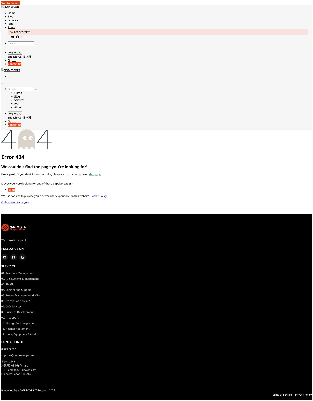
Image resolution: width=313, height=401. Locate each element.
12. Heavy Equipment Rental (18, 334)
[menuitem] (11, 13)
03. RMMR (7, 284)
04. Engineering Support (16, 290)
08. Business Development (17, 312)
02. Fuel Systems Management (20, 279)
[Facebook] (17, 37)
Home (11, 190)
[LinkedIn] (12, 37)
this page (95, 174)
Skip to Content (10, 3)
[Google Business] (23, 37)
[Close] (2, 83)
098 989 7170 (22, 32)
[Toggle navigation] (9, 77)
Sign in (12, 60)
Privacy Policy (303, 394)
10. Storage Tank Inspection (18, 323)
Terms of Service (281, 394)
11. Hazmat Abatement (15, 328)
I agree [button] (25, 202)
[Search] (36, 44)
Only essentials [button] (10, 202)
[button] (11, 47)
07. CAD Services (11, 306)
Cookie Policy (98, 196)
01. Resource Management (17, 273)
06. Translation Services (15, 301)
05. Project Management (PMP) (20, 295)
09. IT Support (10, 317)
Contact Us (14, 64)
